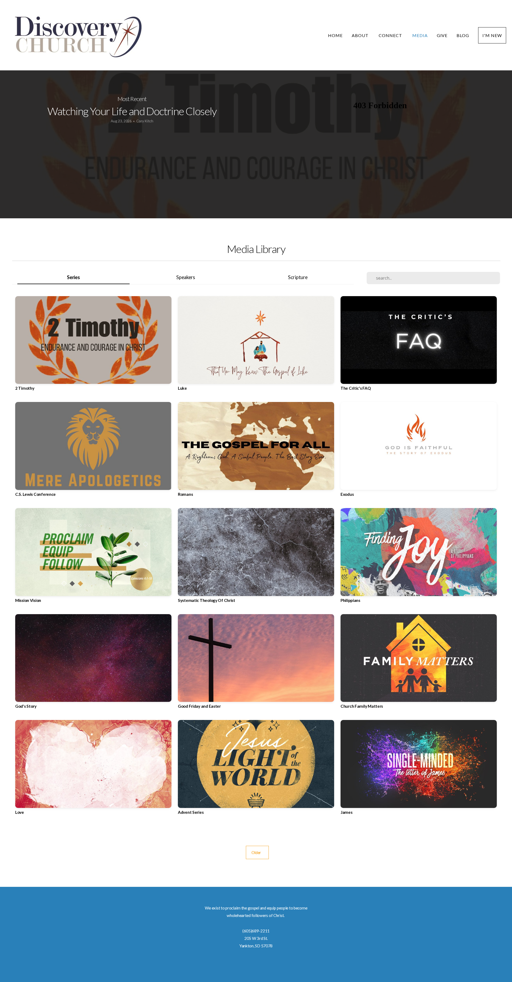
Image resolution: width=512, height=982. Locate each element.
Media (420, 35)
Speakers (185, 277)
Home (335, 35)
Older (257, 852)
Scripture (297, 277)
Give (442, 35)
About (361, 35)
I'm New (492, 35)
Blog (463, 35)
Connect (391, 35)
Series (73, 277)
